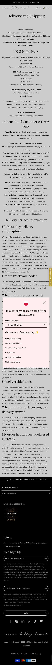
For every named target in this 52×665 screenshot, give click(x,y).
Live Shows (29, 479)
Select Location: (12, 321)
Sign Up (8, 479)
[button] (44, 302)
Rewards (18, 479)
